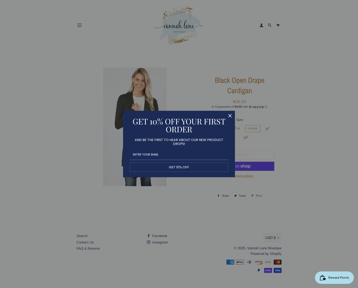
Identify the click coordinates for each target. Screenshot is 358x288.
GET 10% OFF (179, 167)
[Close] (230, 116)
